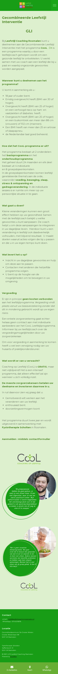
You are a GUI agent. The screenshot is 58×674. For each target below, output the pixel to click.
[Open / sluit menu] (54, 5)
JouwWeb (13, 656)
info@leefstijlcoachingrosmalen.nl (21, 619)
